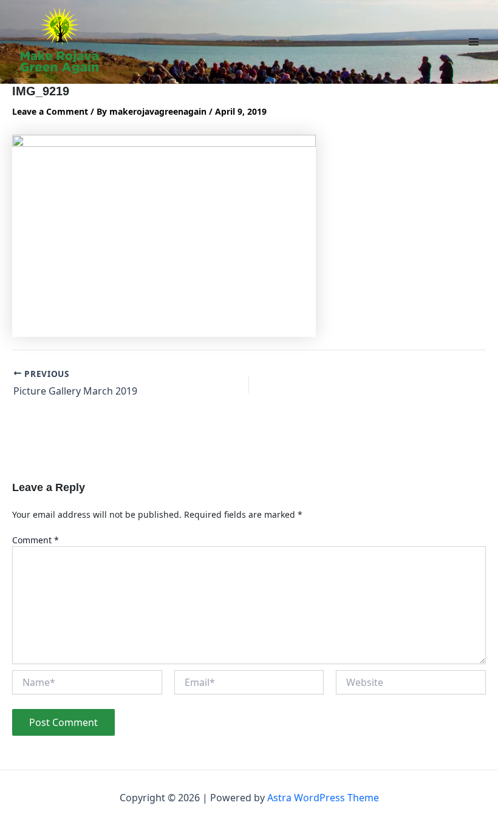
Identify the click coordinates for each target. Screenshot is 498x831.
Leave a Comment (50, 111)
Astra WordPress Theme (323, 797)
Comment (35, 540)
